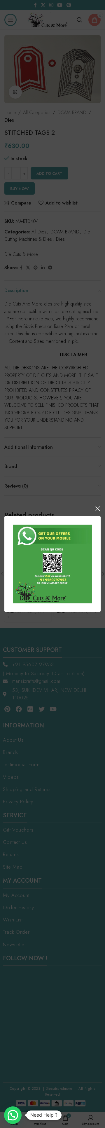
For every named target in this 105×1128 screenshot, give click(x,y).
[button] (13, 1115)
